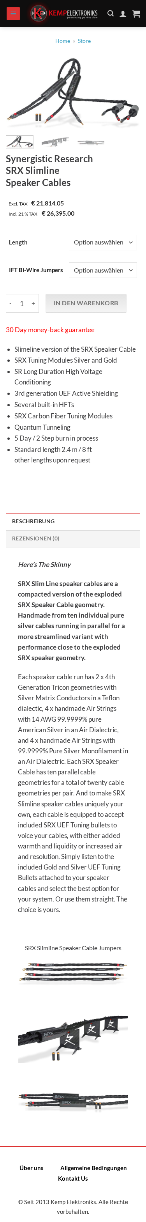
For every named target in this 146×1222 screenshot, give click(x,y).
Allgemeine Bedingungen (93, 1167)
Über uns (31, 1167)
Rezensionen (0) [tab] (35, 538)
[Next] (128, 94)
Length (18, 242)
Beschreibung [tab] (33, 521)
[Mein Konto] (123, 13)
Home (62, 41)
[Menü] (13, 14)
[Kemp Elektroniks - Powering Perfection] (64, 14)
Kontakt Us (73, 1178)
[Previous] (18, 94)
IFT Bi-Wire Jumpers (36, 270)
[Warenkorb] (136, 13)
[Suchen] (110, 13)
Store (84, 41)
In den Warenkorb (86, 303)
